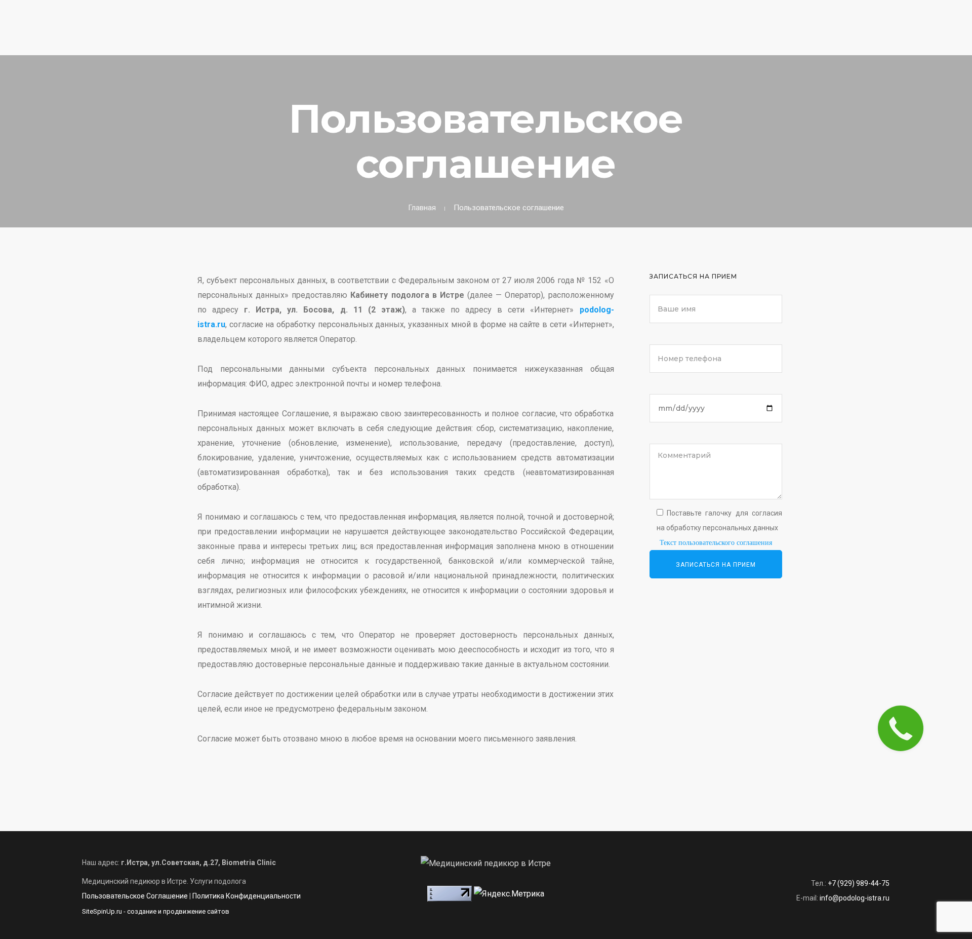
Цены (894, 38)
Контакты (937, 38)
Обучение (852, 38)
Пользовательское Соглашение (135, 896)
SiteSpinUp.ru (102, 911)
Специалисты (793, 38)
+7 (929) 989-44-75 (290, 11)
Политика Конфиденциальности (246, 896)
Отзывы (738, 38)
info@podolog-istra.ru (854, 898)
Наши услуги (683, 38)
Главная (627, 38)
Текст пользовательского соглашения (716, 542)
